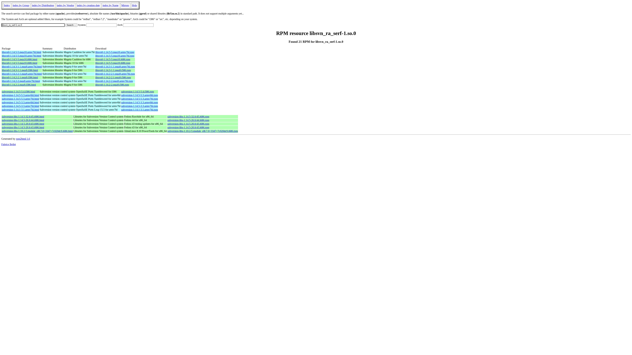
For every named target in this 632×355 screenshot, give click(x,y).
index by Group (21, 5)
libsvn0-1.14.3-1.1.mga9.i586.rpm (113, 70)
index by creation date (88, 5)
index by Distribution (43, 5)
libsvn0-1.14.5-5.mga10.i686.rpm (112, 59)
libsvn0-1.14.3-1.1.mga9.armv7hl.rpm (115, 66)
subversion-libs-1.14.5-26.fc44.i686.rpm (188, 120)
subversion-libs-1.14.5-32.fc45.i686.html (23, 116)
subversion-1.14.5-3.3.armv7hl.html (20, 106)
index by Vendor (65, 5)
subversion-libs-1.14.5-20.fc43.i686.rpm (188, 123)
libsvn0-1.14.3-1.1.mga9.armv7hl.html (22, 66)
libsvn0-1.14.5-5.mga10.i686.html (19, 59)
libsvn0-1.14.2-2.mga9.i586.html (19, 84)
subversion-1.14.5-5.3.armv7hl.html (20, 98)
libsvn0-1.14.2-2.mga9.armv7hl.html (21, 81)
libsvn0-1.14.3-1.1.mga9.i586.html (20, 70)
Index (7, 5)
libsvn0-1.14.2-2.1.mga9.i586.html (20, 77)
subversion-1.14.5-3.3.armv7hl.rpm (139, 106)
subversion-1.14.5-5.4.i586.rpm (137, 91)
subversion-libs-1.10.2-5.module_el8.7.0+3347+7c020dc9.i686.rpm (202, 131)
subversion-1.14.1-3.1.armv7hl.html (20, 109)
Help (134, 5)
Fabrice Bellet (8, 144)
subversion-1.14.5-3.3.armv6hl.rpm (139, 102)
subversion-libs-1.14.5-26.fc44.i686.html (23, 120)
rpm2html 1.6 (23, 138)
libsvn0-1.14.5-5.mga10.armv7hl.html (21, 52)
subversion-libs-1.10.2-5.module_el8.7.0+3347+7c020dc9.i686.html (37, 131)
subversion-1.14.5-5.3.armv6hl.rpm (139, 95)
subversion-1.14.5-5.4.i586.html (18, 91)
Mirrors (125, 5)
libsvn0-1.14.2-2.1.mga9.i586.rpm (113, 77)
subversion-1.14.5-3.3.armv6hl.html (20, 102)
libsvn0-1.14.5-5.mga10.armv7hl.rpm (114, 52)
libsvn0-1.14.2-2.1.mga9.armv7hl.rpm (115, 73)
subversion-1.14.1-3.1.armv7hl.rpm (139, 109)
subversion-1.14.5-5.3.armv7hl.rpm (139, 98)
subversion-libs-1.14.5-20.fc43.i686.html (23, 123)
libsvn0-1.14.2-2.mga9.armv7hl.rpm (114, 81)
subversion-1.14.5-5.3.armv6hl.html (20, 95)
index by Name (110, 5)
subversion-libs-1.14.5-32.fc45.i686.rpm (188, 116)
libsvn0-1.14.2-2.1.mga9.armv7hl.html (22, 73)
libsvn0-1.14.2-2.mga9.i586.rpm (112, 84)
